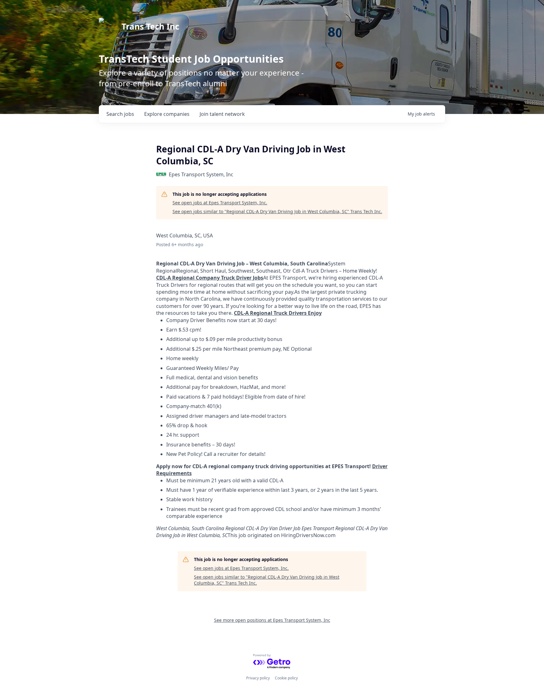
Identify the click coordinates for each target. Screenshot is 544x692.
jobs (120, 114)
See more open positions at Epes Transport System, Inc (272, 620)
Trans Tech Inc (150, 26)
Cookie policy (286, 678)
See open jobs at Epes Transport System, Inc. (220, 203)
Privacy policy (258, 678)
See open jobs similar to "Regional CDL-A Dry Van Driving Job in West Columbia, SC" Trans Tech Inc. (277, 211)
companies (167, 114)
